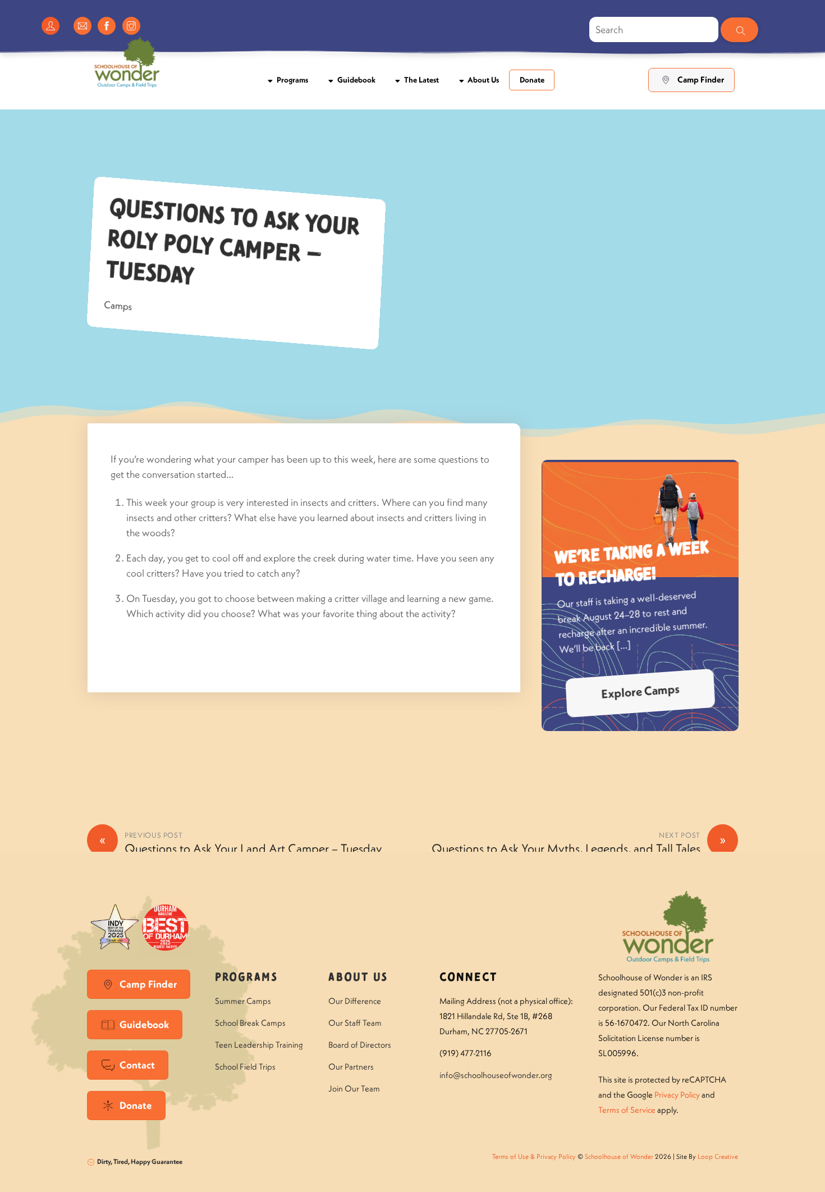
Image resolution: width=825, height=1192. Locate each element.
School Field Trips (245, 1066)
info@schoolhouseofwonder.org (495, 1075)
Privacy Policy (677, 1094)
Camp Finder (700, 79)
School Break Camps (250, 1022)
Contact (137, 1064)
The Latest (420, 80)
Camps (118, 305)
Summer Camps (243, 1000)
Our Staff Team (355, 1022)
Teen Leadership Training (259, 1044)
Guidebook (355, 80)
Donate (532, 80)
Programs (291, 80)
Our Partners (351, 1066)
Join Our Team (354, 1088)
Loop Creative (718, 1156)
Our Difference (354, 1000)
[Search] (739, 29)
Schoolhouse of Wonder (619, 1156)
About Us (482, 80)
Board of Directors (359, 1044)
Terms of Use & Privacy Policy (534, 1156)
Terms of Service (627, 1109)
